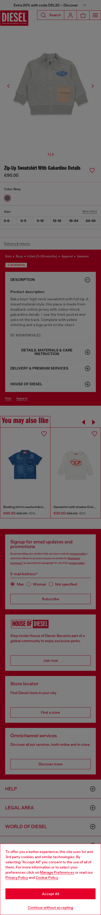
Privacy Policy (16, 877)
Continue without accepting (50, 907)
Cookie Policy (47, 877)
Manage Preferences (57, 872)
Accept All (50, 894)
